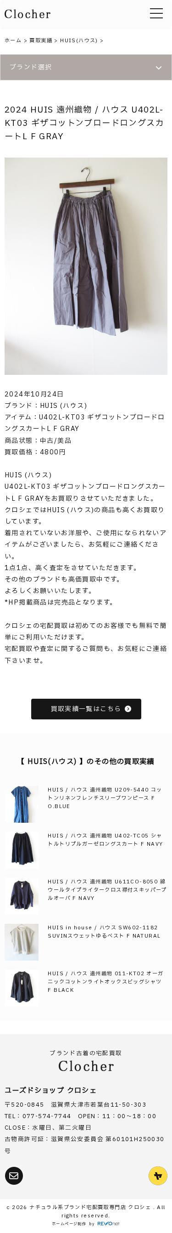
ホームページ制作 (69, 1224)
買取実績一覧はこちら (86, 709)
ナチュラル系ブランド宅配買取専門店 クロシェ (91, 1207)
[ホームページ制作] (108, 1224)
